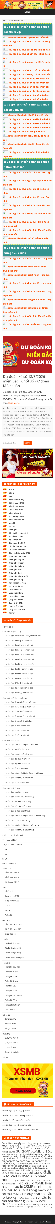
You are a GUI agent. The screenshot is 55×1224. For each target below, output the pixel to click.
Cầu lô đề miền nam (10, 740)
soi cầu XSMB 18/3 (30, 431)
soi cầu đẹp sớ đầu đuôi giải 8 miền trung (22, 825)
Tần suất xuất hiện (17, 583)
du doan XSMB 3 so (33, 1151)
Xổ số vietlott (10, 891)
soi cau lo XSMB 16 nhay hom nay (35, 425)
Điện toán (6, 920)
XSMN (11, 493)
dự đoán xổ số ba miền (21, 1156)
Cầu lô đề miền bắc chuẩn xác (14, 698)
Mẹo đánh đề (23, 1173)
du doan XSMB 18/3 (38, 415)
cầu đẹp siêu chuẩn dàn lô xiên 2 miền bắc (30, 119)
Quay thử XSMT (16, 606)
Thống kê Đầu (15, 569)
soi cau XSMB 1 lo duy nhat (21, 1194)
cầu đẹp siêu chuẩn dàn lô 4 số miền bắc (29, 95)
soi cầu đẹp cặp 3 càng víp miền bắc (20, 707)
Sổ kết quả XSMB (16, 503)
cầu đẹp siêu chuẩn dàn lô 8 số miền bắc (28, 115)
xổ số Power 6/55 (16, 519)
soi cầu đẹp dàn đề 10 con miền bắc (20, 659)
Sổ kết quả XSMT (16, 509)
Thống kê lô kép (16, 566)
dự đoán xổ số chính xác (19, 1158)
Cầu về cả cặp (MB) (17, 549)
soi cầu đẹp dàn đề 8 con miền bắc (19, 654)
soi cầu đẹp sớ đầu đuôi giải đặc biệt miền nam (24, 773)
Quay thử (6, 1034)
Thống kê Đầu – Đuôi (18, 576)
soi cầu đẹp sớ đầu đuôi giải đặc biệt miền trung (25, 815)
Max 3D (12, 523)
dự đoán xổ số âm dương (22, 1164)
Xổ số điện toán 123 (17, 536)
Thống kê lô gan (16, 559)
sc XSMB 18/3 (43, 421)
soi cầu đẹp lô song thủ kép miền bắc (20, 716)
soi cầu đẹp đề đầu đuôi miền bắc (19, 688)
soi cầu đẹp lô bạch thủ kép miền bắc (20, 702)
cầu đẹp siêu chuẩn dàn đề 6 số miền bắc (29, 82)
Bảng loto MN (10, 1023)
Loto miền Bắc (15, 589)
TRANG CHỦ (7, 627)
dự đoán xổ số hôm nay (16, 1161)
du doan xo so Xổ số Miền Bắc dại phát (29, 411)
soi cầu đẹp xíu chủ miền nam (17, 782)
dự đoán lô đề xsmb (31, 1154)
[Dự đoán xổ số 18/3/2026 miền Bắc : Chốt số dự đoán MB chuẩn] (27, 355)
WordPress (46, 1222)
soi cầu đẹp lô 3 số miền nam (17, 768)
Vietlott (5, 887)
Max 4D (12, 526)
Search (27, 443)
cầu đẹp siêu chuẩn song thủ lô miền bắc (29, 49)
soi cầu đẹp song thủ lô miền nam (19, 777)
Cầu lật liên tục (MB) (18, 546)
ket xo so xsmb (35, 1166)
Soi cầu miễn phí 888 (14, 1206)
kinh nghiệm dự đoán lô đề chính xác (29, 1168)
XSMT (11, 496)
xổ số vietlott (15, 513)
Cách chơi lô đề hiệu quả (12, 835)
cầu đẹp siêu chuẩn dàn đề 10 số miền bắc (29, 91)
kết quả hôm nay (16, 499)
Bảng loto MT (10, 1028)
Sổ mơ (11, 613)
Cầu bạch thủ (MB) (17, 543)
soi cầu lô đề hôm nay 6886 (33, 1205)
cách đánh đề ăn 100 (27, 1146)
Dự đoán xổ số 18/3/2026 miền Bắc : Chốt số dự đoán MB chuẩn (26, 381)
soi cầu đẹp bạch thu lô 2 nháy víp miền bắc (23, 635)
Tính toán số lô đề (10, 840)
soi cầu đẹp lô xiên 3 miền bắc (17, 730)
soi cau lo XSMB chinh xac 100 (29, 1180)
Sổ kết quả (6, 868)
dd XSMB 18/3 (15, 408)
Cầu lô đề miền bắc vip (11, 631)
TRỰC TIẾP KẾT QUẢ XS (12, 844)
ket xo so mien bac (41, 1163)
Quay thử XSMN (16, 603)
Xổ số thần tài (15, 539)
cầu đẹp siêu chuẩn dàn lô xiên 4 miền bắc (30, 127)
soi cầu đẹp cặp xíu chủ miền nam (19, 754)
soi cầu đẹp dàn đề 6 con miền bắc (19, 650)
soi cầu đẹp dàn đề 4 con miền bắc (19, 645)
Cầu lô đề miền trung (11, 788)
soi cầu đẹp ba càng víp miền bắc (18, 640)
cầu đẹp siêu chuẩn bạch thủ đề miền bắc (29, 70)
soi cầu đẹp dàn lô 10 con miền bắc (19, 664)
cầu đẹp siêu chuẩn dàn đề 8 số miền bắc (29, 86)
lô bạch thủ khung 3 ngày (42, 1170)
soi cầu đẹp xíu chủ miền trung (17, 820)
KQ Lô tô (6, 1015)
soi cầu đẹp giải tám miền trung (18, 806)
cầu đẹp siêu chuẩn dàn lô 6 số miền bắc (29, 99)
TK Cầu (5, 939)
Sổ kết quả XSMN (16, 506)
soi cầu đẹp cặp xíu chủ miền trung (19, 796)
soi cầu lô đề (17, 1204)
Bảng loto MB (10, 1019)
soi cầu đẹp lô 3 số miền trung (17, 811)
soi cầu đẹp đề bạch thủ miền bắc (19, 683)
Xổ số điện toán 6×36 (13, 924)
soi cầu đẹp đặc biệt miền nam (17, 763)
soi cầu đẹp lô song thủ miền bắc (18, 721)
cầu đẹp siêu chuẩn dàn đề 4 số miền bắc (29, 78)
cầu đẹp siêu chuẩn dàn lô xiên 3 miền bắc (30, 123)
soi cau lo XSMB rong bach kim (27, 1190)
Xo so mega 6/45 (16, 516)
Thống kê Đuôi (15, 573)
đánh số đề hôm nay (45, 1207)
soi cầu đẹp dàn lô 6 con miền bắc (19, 673)
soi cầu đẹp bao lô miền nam (17, 749)
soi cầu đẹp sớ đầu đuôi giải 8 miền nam (21, 744)
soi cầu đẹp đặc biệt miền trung (18, 801)
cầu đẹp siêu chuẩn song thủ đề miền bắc (29, 74)
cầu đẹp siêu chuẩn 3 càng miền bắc (27, 131)
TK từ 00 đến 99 (16, 586)
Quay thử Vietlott (17, 609)
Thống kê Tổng (16, 579)
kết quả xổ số (28, 1170)
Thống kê (13, 529)
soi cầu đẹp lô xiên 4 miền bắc (17, 735)
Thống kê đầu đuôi (17, 556)
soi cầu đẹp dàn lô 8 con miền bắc (19, 678)
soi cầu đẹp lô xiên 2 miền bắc (17, 725)
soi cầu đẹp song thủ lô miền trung (19, 830)
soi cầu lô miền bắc (28, 1198)
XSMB (11, 489)
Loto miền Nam (16, 593)
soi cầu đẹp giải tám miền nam (17, 759)
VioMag (13, 1222)
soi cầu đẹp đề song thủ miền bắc (19, 692)
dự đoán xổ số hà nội (42, 1158)
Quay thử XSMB (16, 599)
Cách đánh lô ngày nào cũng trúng (20, 1143)
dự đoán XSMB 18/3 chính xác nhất (21, 421)
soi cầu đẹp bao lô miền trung (17, 792)
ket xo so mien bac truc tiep (15, 1165)
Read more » (14, 403)
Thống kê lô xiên (16, 563)
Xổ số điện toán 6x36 (18, 533)
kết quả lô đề (18, 1170)
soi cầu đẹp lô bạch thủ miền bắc (18, 711)
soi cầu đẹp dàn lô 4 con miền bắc (19, 669)
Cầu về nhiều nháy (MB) (19, 553)
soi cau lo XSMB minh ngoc (34, 428)
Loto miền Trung (16, 596)
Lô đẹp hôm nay (10, 1172)
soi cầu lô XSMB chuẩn (12, 428)
